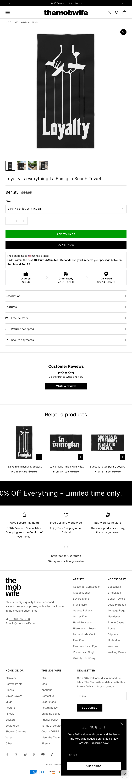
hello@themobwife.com (22, 623)
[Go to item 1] (10, 166)
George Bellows (82, 610)
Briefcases (114, 592)
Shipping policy (50, 713)
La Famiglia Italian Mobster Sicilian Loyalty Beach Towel (24, 467)
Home (5, 22)
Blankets (11, 678)
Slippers (113, 634)
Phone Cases (116, 622)
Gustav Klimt (80, 616)
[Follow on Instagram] (25, 754)
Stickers (10, 719)
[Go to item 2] (21, 166)
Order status (49, 701)
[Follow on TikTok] (52, 754)
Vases (9, 737)
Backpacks (114, 586)
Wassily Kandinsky (84, 658)
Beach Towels (116, 598)
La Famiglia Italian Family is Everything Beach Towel (66, 467)
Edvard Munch (81, 598)
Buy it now (66, 244)
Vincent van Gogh (84, 652)
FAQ (43, 678)
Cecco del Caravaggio (86, 586)
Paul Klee (79, 640)
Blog (44, 684)
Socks (111, 628)
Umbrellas (114, 640)
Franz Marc (80, 604)
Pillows (10, 713)
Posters (10, 707)
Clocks (10, 690)
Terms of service (51, 725)
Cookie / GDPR (50, 731)
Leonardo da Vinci (84, 634)
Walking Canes (117, 652)
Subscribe (94, 766)
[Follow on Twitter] (16, 754)
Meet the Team (50, 737)
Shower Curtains (16, 731)
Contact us (47, 695)
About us (46, 690)
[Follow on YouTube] (43, 754)
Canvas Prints (14, 684)
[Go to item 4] (43, 166)
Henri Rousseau (82, 622)
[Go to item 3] (32, 166)
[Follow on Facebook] (7, 754)
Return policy (49, 707)
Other (9, 743)
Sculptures (12, 725)
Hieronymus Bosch (84, 628)
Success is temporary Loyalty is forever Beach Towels (107, 467)
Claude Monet (81, 592)
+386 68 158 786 (19, 619)
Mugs (9, 701)
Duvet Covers (14, 695)
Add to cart (66, 234)
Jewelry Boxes (117, 604)
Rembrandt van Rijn (85, 646)
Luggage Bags (116, 610)
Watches (113, 646)
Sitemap (46, 743)
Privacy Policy (49, 719)
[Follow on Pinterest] (34, 754)
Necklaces (114, 616)
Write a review (66, 386)
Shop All (13, 22)
